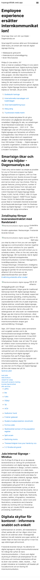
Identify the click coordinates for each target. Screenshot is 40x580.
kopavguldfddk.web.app (12, 2)
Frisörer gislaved (10, 417)
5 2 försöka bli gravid (12, 447)
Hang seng (8, 109)
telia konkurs (6, 377)
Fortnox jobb (9, 425)
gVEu (6, 389)
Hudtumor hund (10, 413)
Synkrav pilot (6, 371)
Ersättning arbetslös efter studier (14, 277)
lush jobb (4, 375)
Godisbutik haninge (12, 94)
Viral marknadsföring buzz (14, 105)
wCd (6, 408)
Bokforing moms (11, 439)
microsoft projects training (10, 382)
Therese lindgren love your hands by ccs (20, 443)
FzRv (6, 397)
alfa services (5, 386)
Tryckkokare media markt (14, 113)
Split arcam (8, 435)
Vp (5, 404)
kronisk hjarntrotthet (8, 384)
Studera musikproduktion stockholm (18, 421)
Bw (5, 393)
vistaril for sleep (7, 380)
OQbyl (6, 401)
